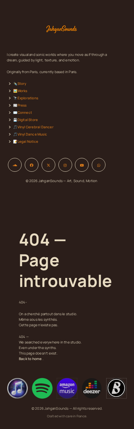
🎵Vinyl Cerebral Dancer (33, 126)
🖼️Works (20, 90)
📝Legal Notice (25, 141)
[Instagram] (65, 165)
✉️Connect (22, 112)
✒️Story (19, 83)
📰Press (19, 105)
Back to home (30, 358)
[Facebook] (31, 165)
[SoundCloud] (15, 165)
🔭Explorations (25, 98)
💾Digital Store (25, 119)
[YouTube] (82, 165)
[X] (48, 165)
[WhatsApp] (98, 165)
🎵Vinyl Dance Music (30, 134)
